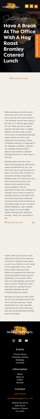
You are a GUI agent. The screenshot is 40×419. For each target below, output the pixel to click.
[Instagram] (14, 341)
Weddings (20, 360)
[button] (36, 6)
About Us (20, 377)
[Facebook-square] (20, 341)
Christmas (20, 363)
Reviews (20, 383)
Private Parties (20, 354)
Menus (20, 374)
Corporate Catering (20, 357)
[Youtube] (26, 341)
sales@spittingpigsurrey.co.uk (20, 398)
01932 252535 (20, 394)
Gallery (20, 380)
